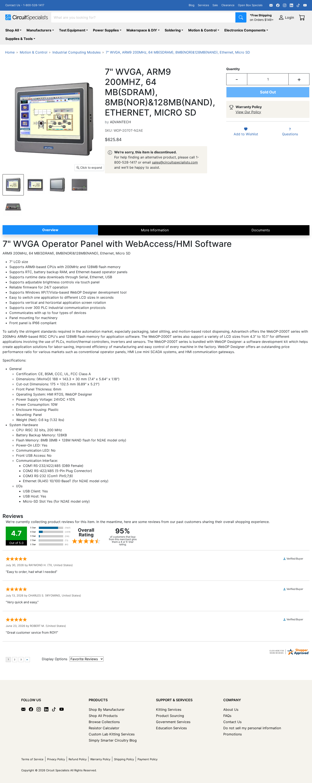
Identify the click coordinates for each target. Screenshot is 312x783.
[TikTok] (298, 5)
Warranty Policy (100, 759)
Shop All (12, 30)
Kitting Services (168, 709)
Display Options (54, 659)
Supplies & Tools (19, 39)
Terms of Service (32, 759)
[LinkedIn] (291, 5)
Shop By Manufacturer (107, 709)
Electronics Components (245, 30)
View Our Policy (248, 112)
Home (10, 52)
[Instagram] (284, 5)
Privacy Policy (56, 759)
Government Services (173, 722)
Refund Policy (78, 759)
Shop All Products (103, 716)
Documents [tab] (261, 230)
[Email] (271, 5)
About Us (230, 709)
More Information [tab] (155, 230)
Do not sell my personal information (252, 728)
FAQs (227, 716)
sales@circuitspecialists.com (175, 162)
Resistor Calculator (104, 728)
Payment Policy (147, 759)
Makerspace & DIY (141, 30)
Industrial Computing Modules (76, 52)
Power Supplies (106, 30)
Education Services (171, 728)
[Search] (240, 17)
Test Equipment (72, 30)
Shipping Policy (124, 759)
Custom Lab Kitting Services (112, 734)
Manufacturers (39, 30)
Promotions (232, 734)
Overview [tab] (50, 230)
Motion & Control (202, 30)
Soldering (173, 30)
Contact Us (232, 722)
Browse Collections (104, 722)
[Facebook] (278, 5)
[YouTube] (305, 5)
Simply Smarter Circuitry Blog (113, 740)
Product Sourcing (170, 716)
